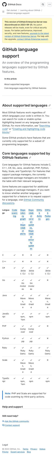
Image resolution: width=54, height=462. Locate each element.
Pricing (5, 452)
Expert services (18, 452)
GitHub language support (18, 13)
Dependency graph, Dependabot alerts (23, 222)
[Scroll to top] (48, 456)
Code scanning (14, 213)
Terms (25, 449)
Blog (29, 452)
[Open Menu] (49, 4)
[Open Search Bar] (43, 4)
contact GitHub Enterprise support (32, 39)
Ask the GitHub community (17, 421)
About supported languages (24, 105)
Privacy (33, 449)
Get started (12, 10)
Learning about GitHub (30, 10)
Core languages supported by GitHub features (26, 155)
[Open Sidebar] (3, 11)
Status (42, 449)
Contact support (12, 425)
